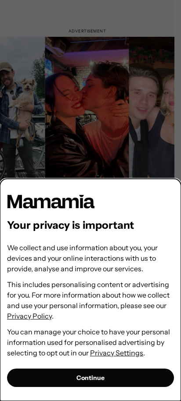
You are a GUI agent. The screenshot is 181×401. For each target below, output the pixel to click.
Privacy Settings (116, 352)
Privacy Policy (29, 316)
